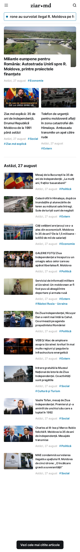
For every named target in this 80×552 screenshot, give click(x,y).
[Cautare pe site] (75, 5)
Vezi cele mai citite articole (40, 545)
